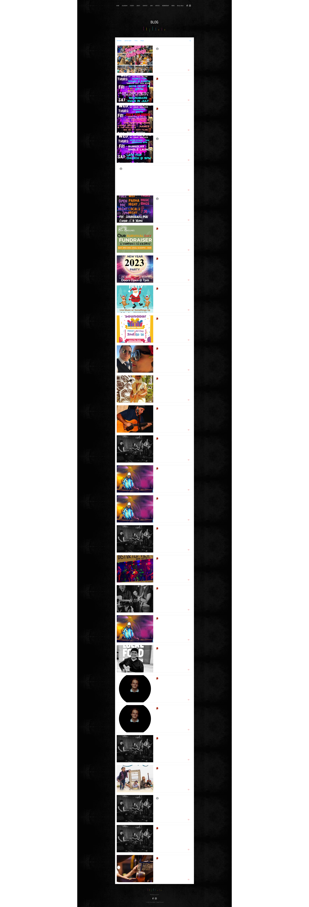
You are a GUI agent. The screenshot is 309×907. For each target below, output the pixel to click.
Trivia (136, 40)
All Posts (119, 40)
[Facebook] (187, 5)
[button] (190, 41)
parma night (128, 40)
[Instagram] (190, 5)
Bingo (142, 40)
